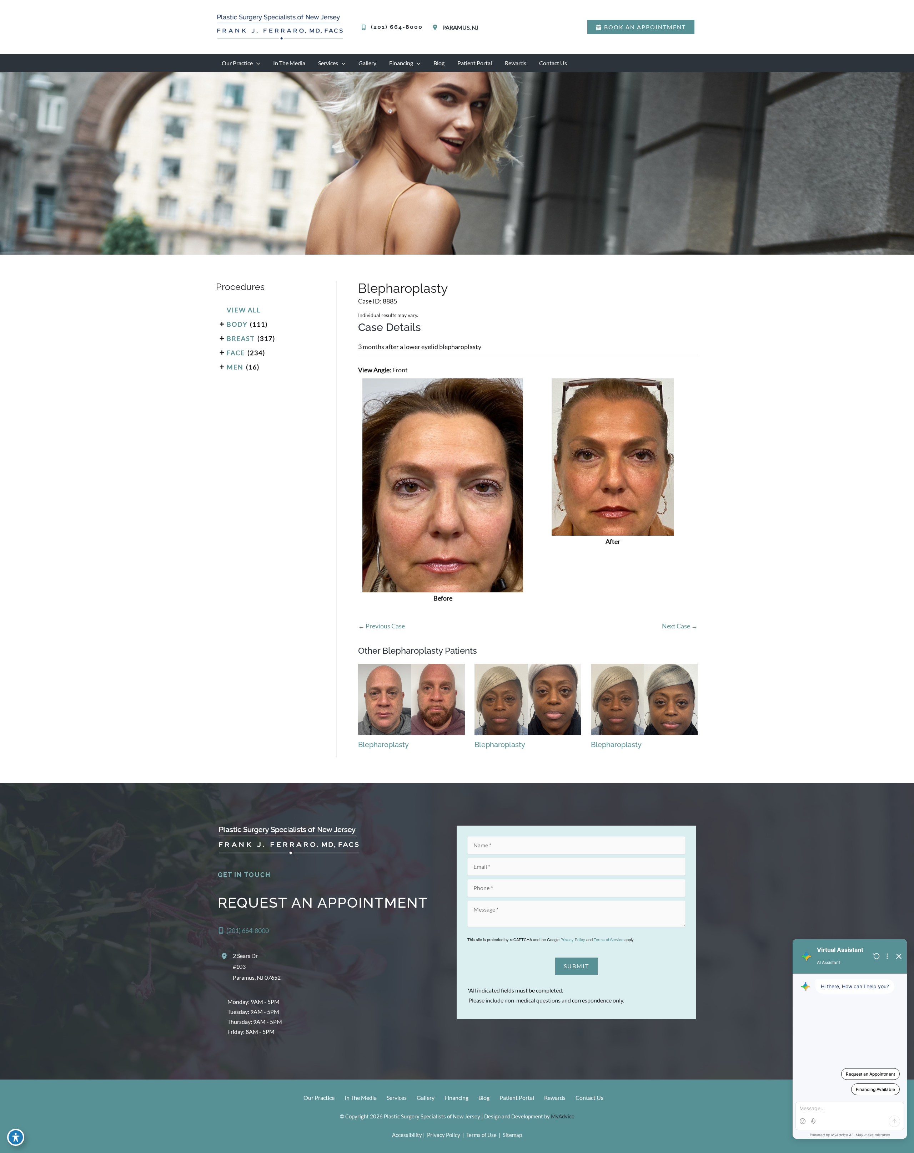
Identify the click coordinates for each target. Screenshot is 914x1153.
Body (237, 324)
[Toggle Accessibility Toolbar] (15, 1137)
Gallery (426, 1097)
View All (244, 310)
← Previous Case (381, 626)
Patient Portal (516, 1097)
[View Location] (436, 27)
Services (397, 1097)
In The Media (361, 1097)
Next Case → (680, 626)
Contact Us (589, 1097)
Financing (456, 1097)
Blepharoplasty (403, 288)
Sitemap (512, 1135)
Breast (241, 338)
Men (235, 367)
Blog (483, 1097)
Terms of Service (608, 939)
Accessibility (407, 1135)
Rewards (555, 1097)
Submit (576, 966)
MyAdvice (562, 1116)
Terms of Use (481, 1135)
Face (236, 353)
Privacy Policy (573, 939)
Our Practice (319, 1097)
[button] (640, 27)
